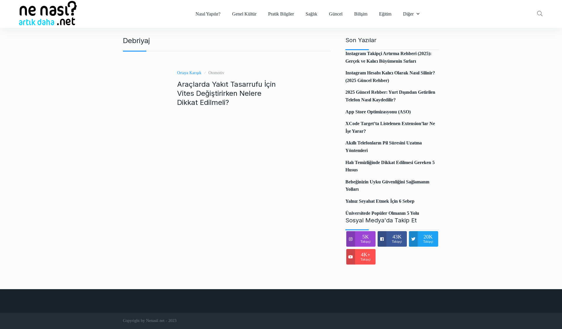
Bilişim (360, 13)
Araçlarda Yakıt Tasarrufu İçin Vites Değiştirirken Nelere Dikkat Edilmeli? (226, 93)
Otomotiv (216, 73)
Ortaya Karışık (189, 73)
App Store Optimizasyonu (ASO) (378, 111)
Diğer (408, 13)
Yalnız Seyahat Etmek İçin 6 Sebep (379, 201)
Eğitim (385, 13)
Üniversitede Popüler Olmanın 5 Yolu (382, 213)
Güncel (335, 13)
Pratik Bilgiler (281, 13)
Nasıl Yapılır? (208, 13)
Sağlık (311, 13)
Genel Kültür (244, 13)
